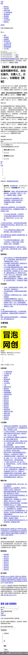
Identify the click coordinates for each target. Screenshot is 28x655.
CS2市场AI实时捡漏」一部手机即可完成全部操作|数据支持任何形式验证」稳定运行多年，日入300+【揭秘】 (14, 224)
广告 (5, 385)
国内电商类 (7, 14)
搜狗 (17, 56)
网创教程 (5, 58)
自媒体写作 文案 (8, 411)
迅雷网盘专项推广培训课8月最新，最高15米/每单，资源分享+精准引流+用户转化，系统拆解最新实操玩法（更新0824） (15, 475)
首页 (5, 35)
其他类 (5, 377)
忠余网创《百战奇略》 (19, 533)
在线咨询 (6, 651)
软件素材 (6, 18)
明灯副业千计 (6, 530)
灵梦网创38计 (20, 528)
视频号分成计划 (6, 531)
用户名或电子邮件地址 (7, 626)
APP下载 (6, 48)
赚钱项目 (11, 535)
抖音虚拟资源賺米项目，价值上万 (13, 298)
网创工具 (6, 398)
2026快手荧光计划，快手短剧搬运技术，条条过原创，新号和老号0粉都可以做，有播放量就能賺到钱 (15, 512)
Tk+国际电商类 (8, 12)
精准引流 (11, 582)
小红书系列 (7, 20)
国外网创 (3, 528)
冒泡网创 (9, 585)
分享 (2, 165)
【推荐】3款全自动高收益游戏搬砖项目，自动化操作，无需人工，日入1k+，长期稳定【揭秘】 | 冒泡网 (15, 193)
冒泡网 (2, 25)
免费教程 (6, 39)
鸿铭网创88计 (23, 531)
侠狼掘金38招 (17, 531)
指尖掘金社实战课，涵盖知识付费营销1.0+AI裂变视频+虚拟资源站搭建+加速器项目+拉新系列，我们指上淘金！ (15, 448)
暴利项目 (14, 530)
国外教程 (6, 16)
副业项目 (7, 528)
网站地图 (6, 554)
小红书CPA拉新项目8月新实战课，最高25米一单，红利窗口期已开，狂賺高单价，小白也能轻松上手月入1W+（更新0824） (15, 469)
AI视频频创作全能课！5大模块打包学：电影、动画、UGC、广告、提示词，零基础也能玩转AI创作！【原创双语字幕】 (15, 458)
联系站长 (6, 22)
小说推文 (6, 535)
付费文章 (6, 8)
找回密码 (12, 604)
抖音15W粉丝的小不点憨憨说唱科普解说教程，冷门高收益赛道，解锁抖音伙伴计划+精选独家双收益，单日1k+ (15, 259)
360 (17, 55)
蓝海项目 (3, 533)
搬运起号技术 (7, 45)
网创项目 (6, 407)
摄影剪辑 (6, 388)
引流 (11, 530)
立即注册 (3, 615)
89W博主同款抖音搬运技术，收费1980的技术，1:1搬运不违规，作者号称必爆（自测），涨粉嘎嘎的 (14, 248)
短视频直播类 (7, 46)
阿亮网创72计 (19, 579)
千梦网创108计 (13, 528)
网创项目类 (7, 41)
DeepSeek (19, 530)
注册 (2, 1)
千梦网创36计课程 (9, 533)
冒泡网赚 (14, 187)
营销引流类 (7, 10)
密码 (2, 609)
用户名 (2, 607)
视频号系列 (7, 415)
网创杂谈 (6, 405)
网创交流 (6, 396)
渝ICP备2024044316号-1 (10, 595)
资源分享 (6, 417)
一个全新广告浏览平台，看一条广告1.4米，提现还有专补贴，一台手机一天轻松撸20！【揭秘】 (15, 463)
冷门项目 (3, 578)
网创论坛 (6, 6)
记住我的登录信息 (7, 611)
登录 (2, 3)
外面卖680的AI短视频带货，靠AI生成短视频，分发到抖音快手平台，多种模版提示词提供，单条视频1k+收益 (14, 209)
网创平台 (6, 400)
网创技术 (6, 402)
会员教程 (6, 37)
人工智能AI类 (7, 43)
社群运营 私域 (8, 394)
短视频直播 (7, 390)
